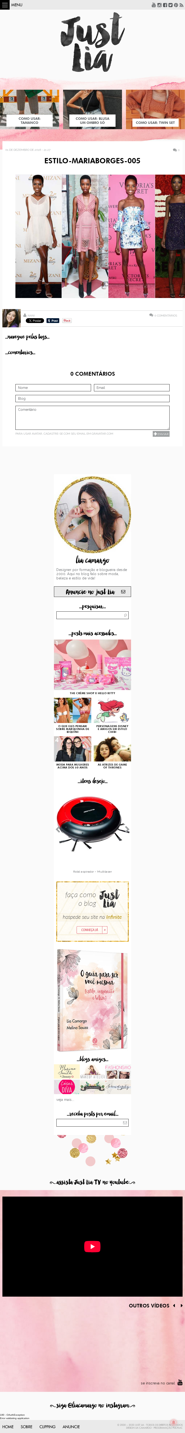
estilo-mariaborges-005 (92, 161)
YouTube (154, 4)
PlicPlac (178, 1428)
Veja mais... (65, 1100)
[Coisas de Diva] (67, 1087)
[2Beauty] (67, 1072)
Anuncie (71, 1427)
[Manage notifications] (174, 1422)
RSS (181, 4)
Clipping (47, 1427)
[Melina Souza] (118, 1087)
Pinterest (176, 4)
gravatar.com (102, 433)
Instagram (159, 4)
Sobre (26, 1427)
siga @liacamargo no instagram (92, 1405)
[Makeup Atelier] (93, 1072)
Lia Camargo (143, 1428)
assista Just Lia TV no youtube (92, 1182)
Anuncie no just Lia (90, 592)
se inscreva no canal (158, 1383)
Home (7, 1427)
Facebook (165, 4)
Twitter (170, 4)
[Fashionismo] (118, 1072)
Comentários (165, 315)
